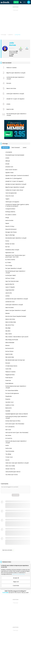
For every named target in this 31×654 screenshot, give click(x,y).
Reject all (15, 581)
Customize (16, 585)
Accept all (16, 578)
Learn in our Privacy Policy (18, 574)
